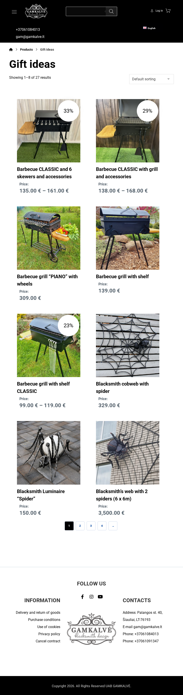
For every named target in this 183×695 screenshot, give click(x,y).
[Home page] (11, 49)
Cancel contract (48, 641)
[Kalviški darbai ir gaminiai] (36, 10)
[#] (82, 596)
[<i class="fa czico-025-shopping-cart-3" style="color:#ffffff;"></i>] (168, 10)
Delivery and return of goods (38, 612)
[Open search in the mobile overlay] (91, 11)
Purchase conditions (44, 620)
